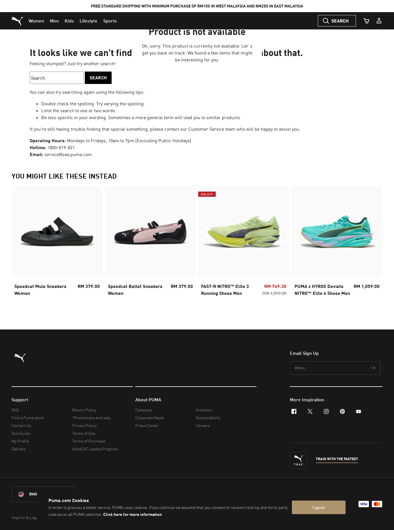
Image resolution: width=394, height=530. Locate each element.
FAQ (15, 409)
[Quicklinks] (379, 20)
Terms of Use (83, 433)
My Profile (20, 441)
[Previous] (21, 246)
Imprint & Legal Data (30, 517)
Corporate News (149, 417)
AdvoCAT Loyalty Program (95, 448)
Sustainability (208, 417)
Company (143, 409)
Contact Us (21, 425)
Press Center (147, 425)
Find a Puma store (28, 417)
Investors (204, 409)
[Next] (373, 246)
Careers (203, 425)
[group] (57, 246)
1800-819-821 (61, 147)
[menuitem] (36, 20)
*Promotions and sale (91, 417)
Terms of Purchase (88, 441)
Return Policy (84, 409)
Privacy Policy (84, 425)
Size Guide (21, 433)
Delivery (19, 448)
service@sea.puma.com (68, 154)
